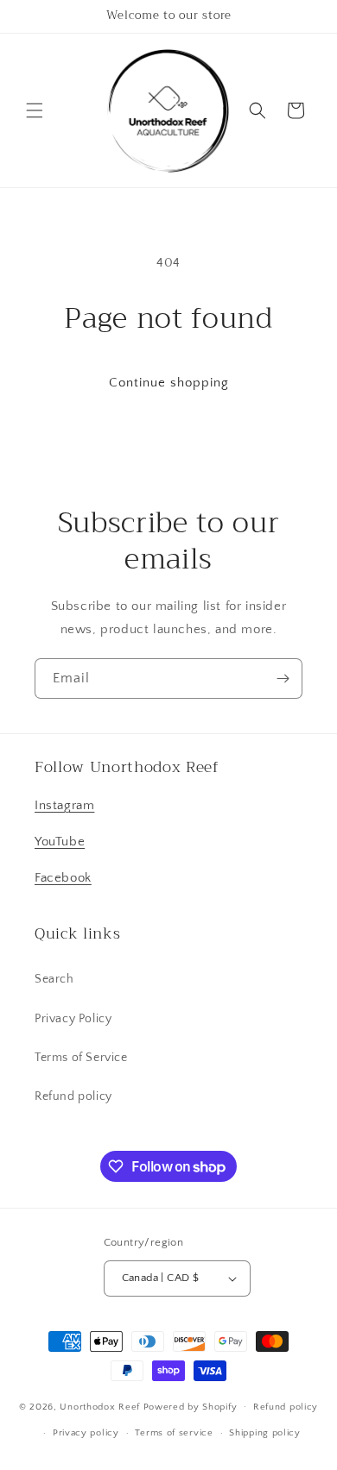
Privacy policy (86, 1433)
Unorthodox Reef (101, 1406)
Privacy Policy (73, 1019)
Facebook (63, 877)
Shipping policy (265, 1433)
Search (54, 979)
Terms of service (174, 1433)
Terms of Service (81, 1058)
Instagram (64, 805)
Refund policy (73, 1096)
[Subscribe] (283, 678)
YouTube (60, 841)
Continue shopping (169, 382)
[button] (35, 110)
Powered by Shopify (190, 1406)
